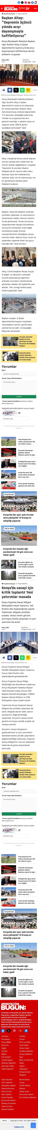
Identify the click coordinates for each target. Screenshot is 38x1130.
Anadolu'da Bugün (9, 14)
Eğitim (4, 1054)
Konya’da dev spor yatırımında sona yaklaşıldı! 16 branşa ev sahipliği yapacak (18, 517)
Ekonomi (5, 1045)
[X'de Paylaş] (16, 90)
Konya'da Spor (25, 1072)
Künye (21, 1082)
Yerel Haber (24, 1045)
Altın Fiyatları (6, 1094)
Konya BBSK (6, 1042)
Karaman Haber (7, 1066)
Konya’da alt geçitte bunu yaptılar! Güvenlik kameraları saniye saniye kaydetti (26, 575)
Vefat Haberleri (7, 1069)
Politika (22, 1036)
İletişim (22, 1088)
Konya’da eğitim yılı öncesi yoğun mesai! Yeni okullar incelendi (26, 564)
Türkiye (4, 1051)
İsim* (4, 370)
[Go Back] (33, 1125)
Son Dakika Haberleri (27, 1097)
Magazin (22, 1075)
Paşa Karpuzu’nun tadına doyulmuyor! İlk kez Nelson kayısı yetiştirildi (26, 441)
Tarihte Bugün (7, 1060)
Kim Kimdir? (6, 1057)
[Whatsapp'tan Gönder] (22, 90)
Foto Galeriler (6, 1082)
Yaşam (22, 1066)
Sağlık (3, 1048)
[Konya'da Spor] (19, 501)
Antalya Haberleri (26, 1051)
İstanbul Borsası (7, 1088)
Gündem (4, 1036)
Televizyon (23, 1069)
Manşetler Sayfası (8, 1085)
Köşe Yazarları (7, 1079)
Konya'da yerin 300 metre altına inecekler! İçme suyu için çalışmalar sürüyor (26, 475)
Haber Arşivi (24, 1091)
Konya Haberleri (22, 14)
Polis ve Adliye (25, 1042)
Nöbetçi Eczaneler (8, 1103)
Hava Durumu (7, 1106)
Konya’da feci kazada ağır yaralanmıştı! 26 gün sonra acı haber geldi (18, 551)
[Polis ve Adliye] (19, 535)
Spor (21, 1057)
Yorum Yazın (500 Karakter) (12, 378)
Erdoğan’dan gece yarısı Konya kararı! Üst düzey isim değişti (27, 463)
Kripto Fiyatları (7, 1097)
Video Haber (24, 1048)
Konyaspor (5, 1039)
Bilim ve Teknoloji (26, 1060)
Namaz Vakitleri (7, 1109)
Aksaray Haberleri (8, 1063)
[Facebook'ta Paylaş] (9, 90)
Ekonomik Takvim (8, 1100)
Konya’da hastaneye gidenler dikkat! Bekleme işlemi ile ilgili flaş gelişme (26, 452)
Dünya (22, 1039)
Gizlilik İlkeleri (24, 1085)
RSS (5, 1120)
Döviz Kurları (6, 1091)
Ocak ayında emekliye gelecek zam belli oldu (26, 485)
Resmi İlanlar (24, 1079)
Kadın (21, 1063)
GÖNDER (19, 397)
